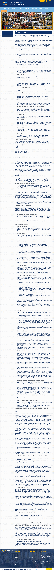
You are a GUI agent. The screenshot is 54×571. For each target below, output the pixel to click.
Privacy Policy (5, 35)
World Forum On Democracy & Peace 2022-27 (20, 555)
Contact (4, 10)
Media (9, 10)
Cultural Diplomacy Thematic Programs (32, 559)
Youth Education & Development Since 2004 (20, 562)
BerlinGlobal (36, 0)
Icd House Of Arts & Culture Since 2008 (20, 560)
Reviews (46, 8)
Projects (20, 8)
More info (35, 569)
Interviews (40, 8)
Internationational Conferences (33, 561)
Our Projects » (18, 551)
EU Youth (14, 8)
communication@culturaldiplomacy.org (47, 564)
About (9, 8)
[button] (5, 21)
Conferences (26, 8)
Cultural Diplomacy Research (33, 555)
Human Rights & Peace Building (33, 557)
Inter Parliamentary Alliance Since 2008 (20, 557)
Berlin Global (17, 564)
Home (4, 8)
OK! (49, 569)
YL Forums (34, 8)
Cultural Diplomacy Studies (32, 554)
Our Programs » (31, 551)
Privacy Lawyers (34, 544)
